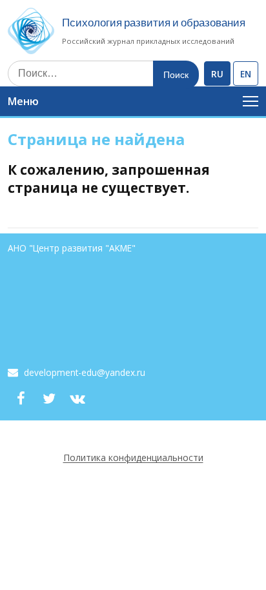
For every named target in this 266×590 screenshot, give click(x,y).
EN (245, 74)
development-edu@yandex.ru (84, 372)
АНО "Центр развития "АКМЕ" (72, 248)
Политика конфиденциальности (133, 457)
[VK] (77, 398)
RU (217, 74)
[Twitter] (49, 398)
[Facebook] (21, 398)
